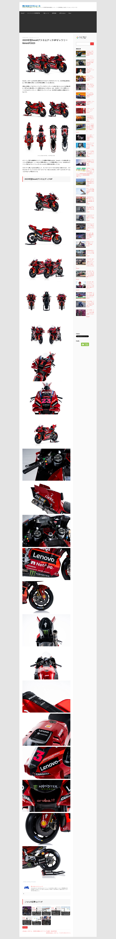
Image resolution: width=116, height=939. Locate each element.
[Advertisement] (58, 24)
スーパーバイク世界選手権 (33, 13)
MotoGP (22, 13)
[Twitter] (23, 893)
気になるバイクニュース (34, 37)
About (70, 13)
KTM (87, 193)
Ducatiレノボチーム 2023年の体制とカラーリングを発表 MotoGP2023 (40, 931)
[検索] (92, 43)
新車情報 (54, 13)
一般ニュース (46, 13)
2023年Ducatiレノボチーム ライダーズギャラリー (58, 933)
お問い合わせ (62, 13)
